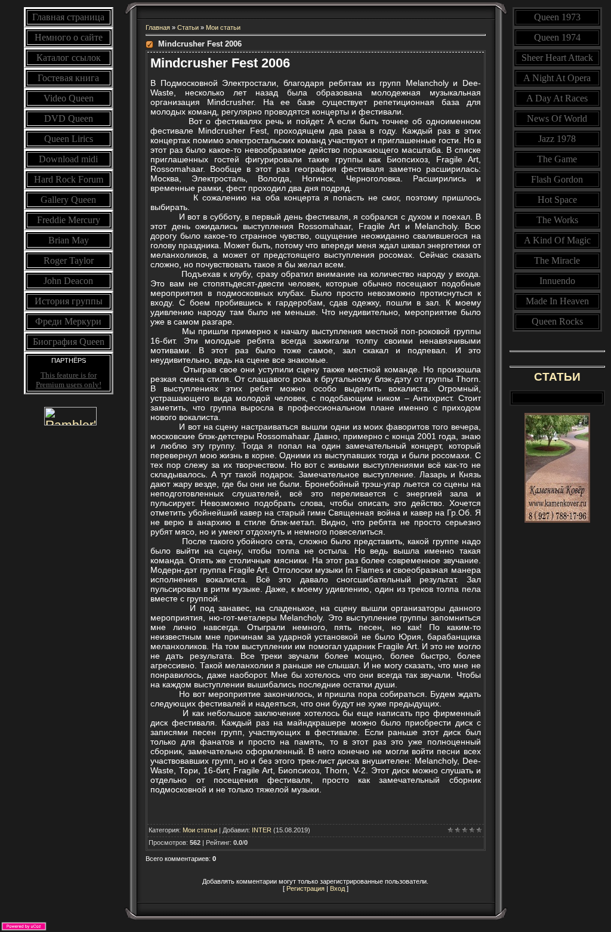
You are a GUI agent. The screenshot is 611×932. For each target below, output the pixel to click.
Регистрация (305, 888)
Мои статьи (223, 27)
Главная (158, 27)
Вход (337, 888)
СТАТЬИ (557, 377)
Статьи (188, 27)
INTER (261, 830)
